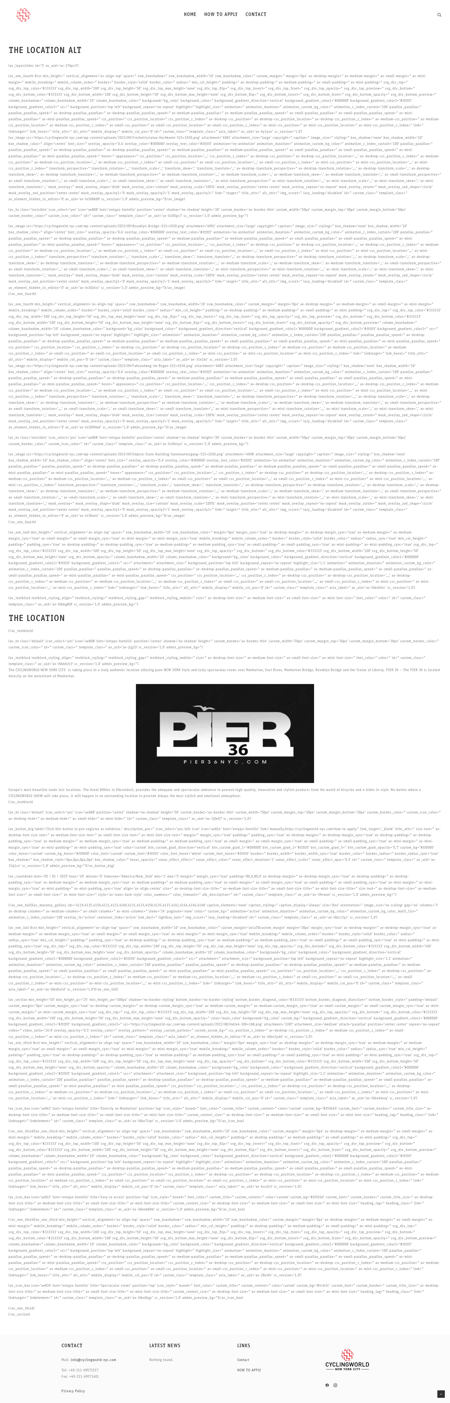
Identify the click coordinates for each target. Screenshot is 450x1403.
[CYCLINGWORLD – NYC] (23, 14)
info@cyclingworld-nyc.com (93, 1360)
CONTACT (255, 14)
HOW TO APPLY (221, 14)
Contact (243, 1360)
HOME (190, 14)
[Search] (439, 15)
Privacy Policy (73, 1391)
